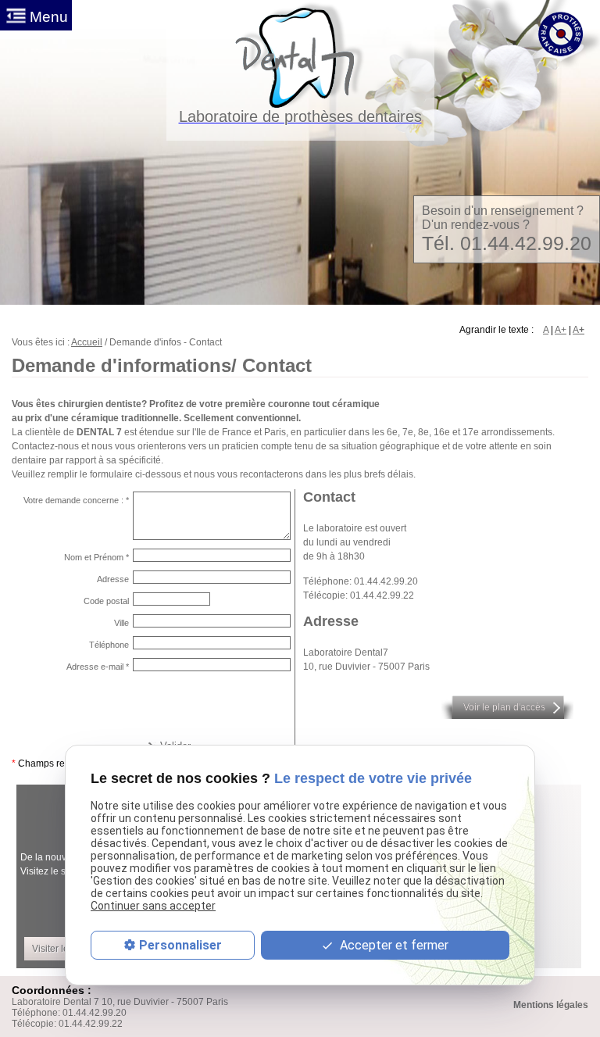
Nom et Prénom (96, 557)
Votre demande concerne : (76, 500)
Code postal (106, 601)
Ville (121, 623)
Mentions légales (550, 1004)
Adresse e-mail (97, 666)
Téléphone (109, 644)
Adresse (113, 579)
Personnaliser (180, 945)
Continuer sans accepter (153, 905)
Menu (49, 17)
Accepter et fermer (392, 945)
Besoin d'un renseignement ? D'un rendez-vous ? (506, 229)
